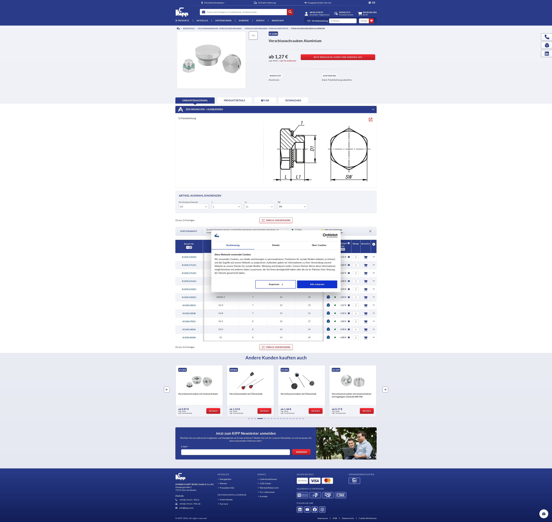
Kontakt (264, 496)
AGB (335, 518)
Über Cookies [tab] (319, 245)
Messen (223, 483)
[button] (249, 418)
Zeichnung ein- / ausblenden (204, 109)
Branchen (278, 21)
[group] (199, 391)
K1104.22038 (189, 313)
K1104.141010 (189, 257)
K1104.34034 (189, 329)
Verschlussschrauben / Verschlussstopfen (266, 28)
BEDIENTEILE (189, 28)
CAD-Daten (265, 483)
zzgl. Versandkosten (287, 61)
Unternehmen (223, 21)
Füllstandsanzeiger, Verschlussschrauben (219, 28)
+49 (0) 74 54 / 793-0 (189, 500)
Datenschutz (348, 518)
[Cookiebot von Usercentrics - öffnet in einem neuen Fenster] (325, 235)
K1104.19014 (189, 305)
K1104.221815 (189, 289)
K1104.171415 (189, 273)
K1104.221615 (189, 281)
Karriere (244, 21)
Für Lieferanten (267, 492)
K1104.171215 (189, 265)
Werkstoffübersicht (269, 488)
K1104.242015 (189, 297)
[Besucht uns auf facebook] (315, 509)
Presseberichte (227, 488)
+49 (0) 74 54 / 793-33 (189, 504)
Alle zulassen (317, 284)
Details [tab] (276, 245)
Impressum (323, 518)
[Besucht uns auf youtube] (307, 509)
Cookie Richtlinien (368, 518)
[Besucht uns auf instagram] (322, 509)
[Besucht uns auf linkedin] (300, 509)
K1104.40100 (189, 337)
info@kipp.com (186, 508)
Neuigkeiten (225, 479)
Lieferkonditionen (268, 479)
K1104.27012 (189, 321)
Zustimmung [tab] (233, 245)
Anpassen (274, 284)
